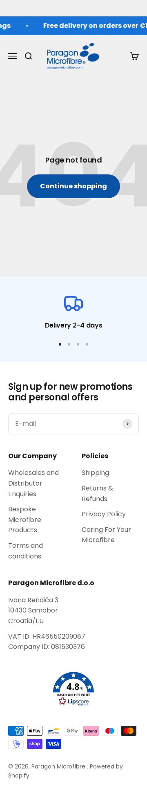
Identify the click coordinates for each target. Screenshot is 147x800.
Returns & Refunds (97, 494)
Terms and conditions (25, 551)
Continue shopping (73, 186)
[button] (73, 689)
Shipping (95, 472)
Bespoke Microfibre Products (24, 519)
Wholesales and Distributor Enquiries (33, 483)
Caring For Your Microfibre (106, 535)
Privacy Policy (104, 514)
